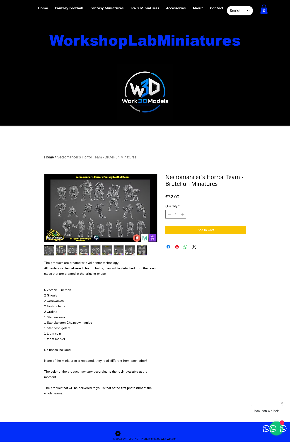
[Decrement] (169, 214)
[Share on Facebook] (168, 247)
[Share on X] (194, 247)
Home (49, 157)
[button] (264, 9)
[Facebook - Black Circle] (118, 433)
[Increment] (183, 214)
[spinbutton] (176, 214)
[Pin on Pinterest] (177, 247)
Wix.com (172, 438)
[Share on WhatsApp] (185, 247)
